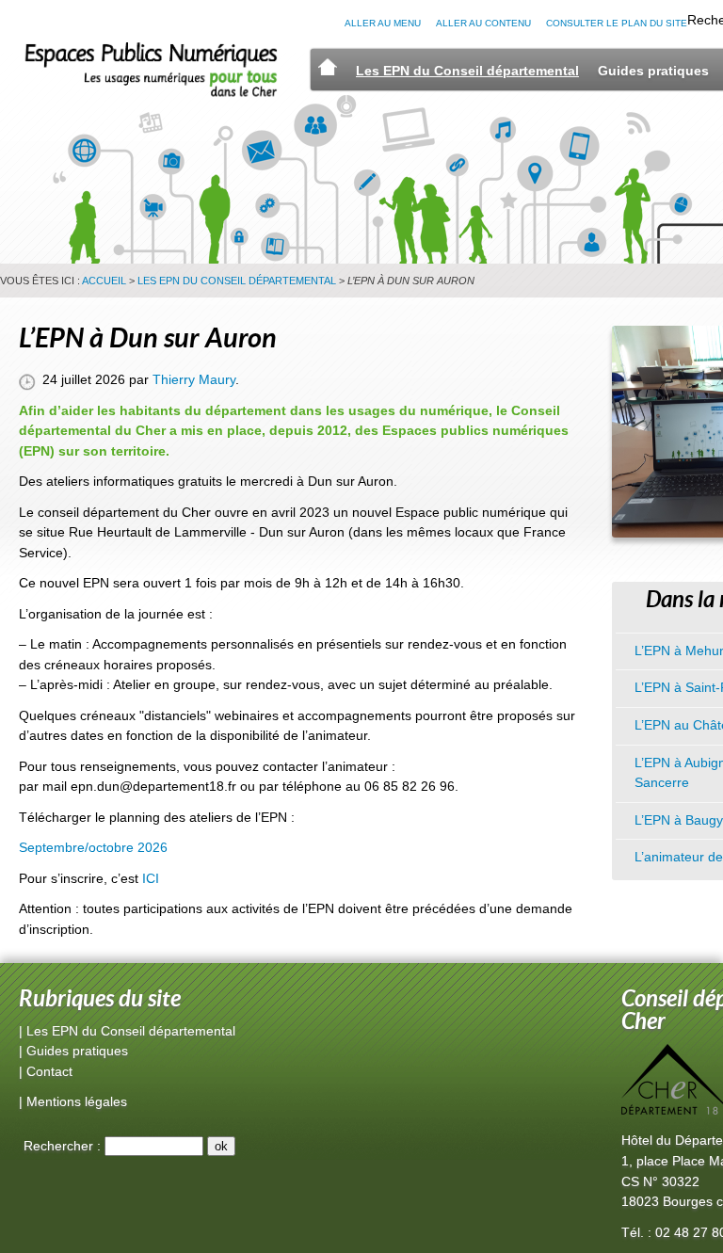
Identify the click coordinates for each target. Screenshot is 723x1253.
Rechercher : (62, 1145)
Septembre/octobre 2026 (93, 847)
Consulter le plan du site (616, 23)
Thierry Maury (194, 379)
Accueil (104, 280)
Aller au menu (383, 23)
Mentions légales (76, 1101)
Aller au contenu (483, 23)
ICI (150, 878)
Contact (49, 1071)
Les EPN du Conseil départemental (467, 70)
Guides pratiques (653, 70)
